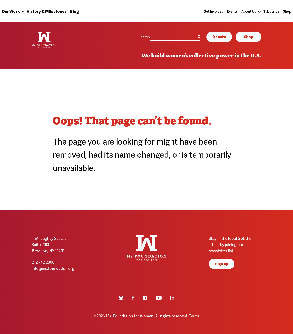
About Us (248, 11)
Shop (287, 11)
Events (232, 11)
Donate (219, 36)
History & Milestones (47, 11)
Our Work (11, 11)
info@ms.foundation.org (53, 268)
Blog (74, 11)
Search (144, 36)
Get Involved (214, 11)
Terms (194, 316)
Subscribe (271, 11)
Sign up (221, 263)
